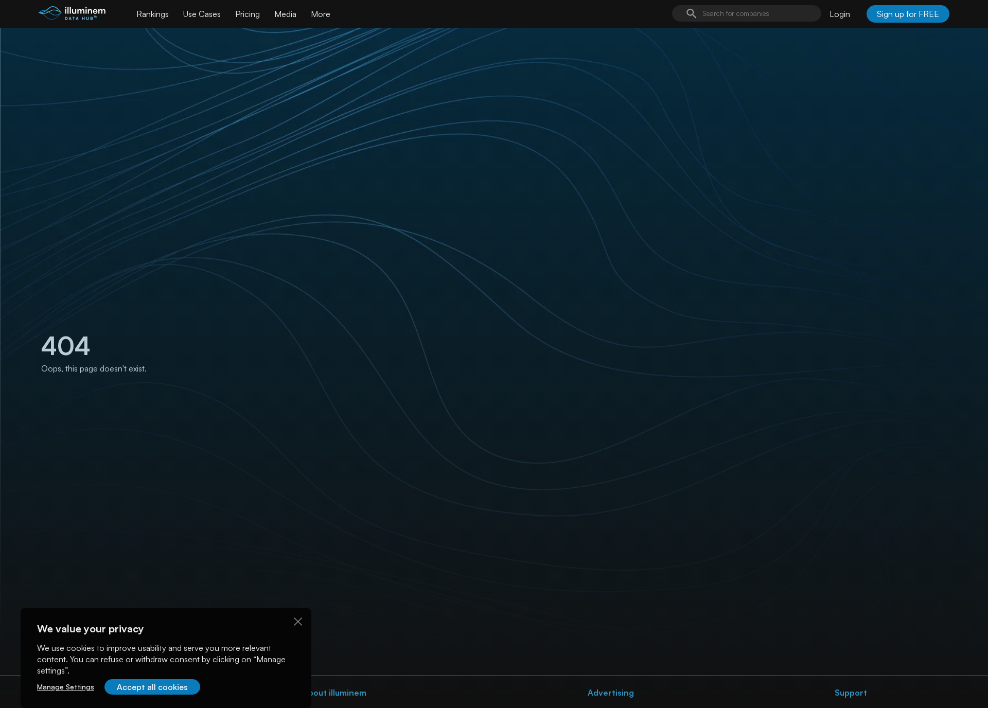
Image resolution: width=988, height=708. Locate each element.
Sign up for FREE (908, 14)
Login (840, 14)
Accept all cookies (152, 687)
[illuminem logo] (72, 15)
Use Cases (202, 14)
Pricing (247, 14)
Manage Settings (65, 686)
